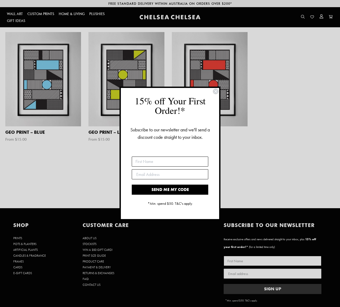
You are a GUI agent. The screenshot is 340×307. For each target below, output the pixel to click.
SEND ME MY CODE (170, 189)
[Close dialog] (215, 91)
